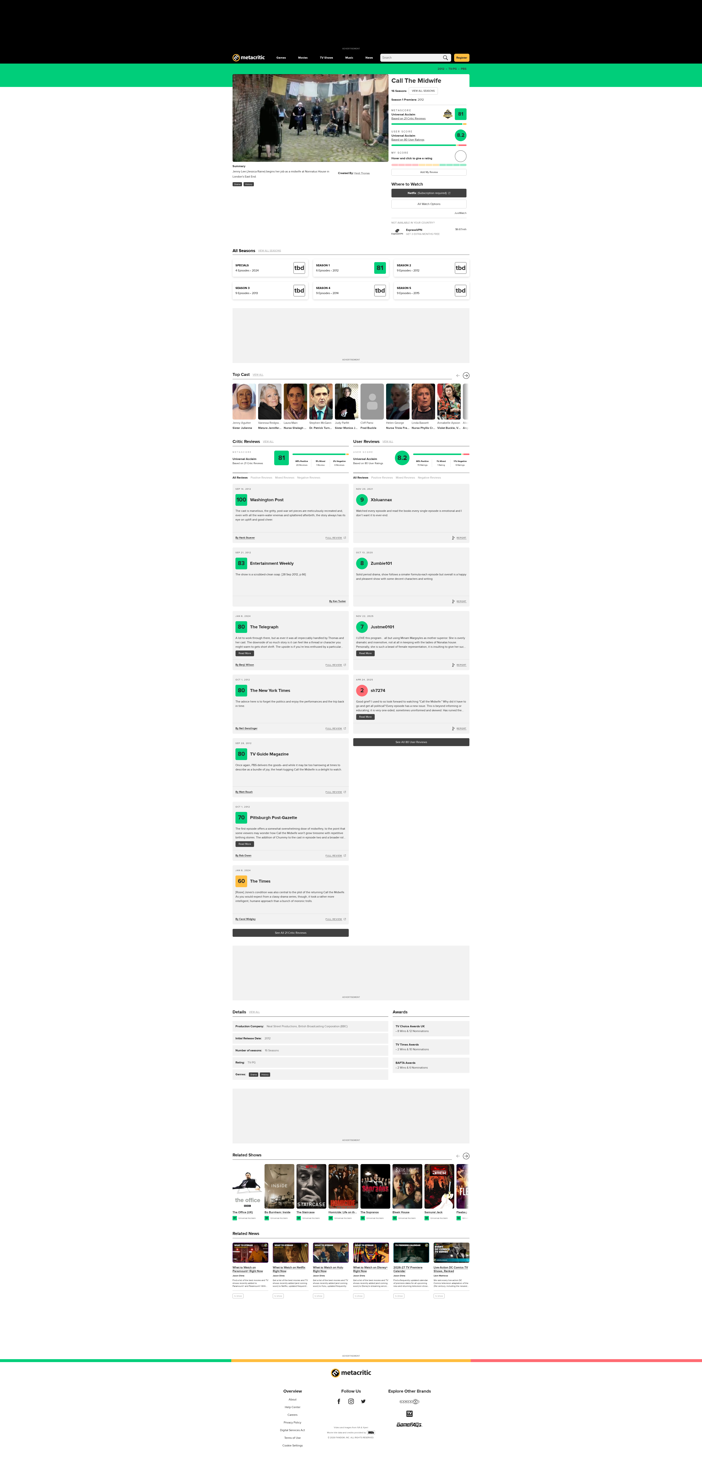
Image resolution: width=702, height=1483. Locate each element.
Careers (292, 1415)
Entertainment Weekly (266, 563)
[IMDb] (371, 1432)
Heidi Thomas (362, 173)
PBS (464, 69)
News (369, 58)
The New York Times (264, 690)
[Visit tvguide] (409, 1416)
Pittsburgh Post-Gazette (267, 817)
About (293, 1399)
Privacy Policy (292, 1422)
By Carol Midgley (245, 919)
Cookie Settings (292, 1445)
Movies (303, 58)
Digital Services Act (292, 1430)
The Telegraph (258, 627)
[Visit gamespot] (409, 1404)
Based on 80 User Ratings (407, 140)
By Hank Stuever (245, 537)
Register (461, 58)
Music (349, 58)
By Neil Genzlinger (246, 728)
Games (281, 58)
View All (258, 374)
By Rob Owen (243, 855)
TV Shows (326, 58)
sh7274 (372, 690)
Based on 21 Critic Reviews (408, 118)
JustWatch (460, 213)
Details (239, 1012)
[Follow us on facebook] (339, 1403)
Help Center (292, 1407)
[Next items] (466, 375)
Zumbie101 (376, 563)
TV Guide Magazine (263, 754)
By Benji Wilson (244, 664)
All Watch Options (429, 204)
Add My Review (429, 172)
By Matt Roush (244, 791)
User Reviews (366, 441)
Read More (245, 653)
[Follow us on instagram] (351, 1403)
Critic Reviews (246, 441)
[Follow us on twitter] (363, 1403)
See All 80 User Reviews (411, 742)
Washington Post (260, 499)
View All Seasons (423, 90)
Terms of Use (292, 1438)
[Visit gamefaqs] (409, 1426)
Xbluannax (376, 499)
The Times (254, 881)
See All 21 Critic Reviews (290, 933)
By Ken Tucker (337, 601)
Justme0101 (377, 627)
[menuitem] (281, 58)
